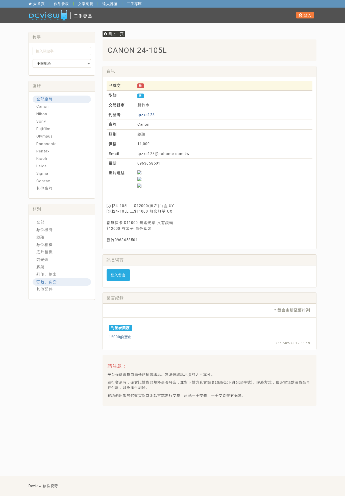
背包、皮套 (46, 282)
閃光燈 (42, 259)
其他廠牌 (44, 188)
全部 (40, 222)
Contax (43, 181)
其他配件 (44, 289)
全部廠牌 (44, 99)
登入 (307, 15)
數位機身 (44, 230)
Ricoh (41, 158)
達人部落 (110, 4)
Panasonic (46, 144)
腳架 (40, 267)
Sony (41, 121)
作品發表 (61, 4)
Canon (42, 106)
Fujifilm (43, 129)
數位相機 (44, 244)
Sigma (42, 173)
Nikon (41, 114)
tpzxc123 (146, 114)
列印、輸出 (46, 274)
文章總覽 (85, 4)
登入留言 (118, 275)
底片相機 (44, 252)
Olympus (44, 136)
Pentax (43, 151)
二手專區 (134, 4)
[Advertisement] (198, 422)
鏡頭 (40, 237)
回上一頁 (115, 34)
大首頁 (38, 4)
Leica (41, 166)
